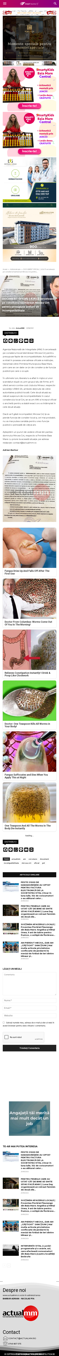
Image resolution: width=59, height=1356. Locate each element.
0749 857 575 (14, 1344)
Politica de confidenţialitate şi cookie (35, 1354)
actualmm (16, 859)
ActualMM (20, 328)
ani (24, 859)
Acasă (5, 269)
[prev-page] (4, 1265)
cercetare (33, 859)
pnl (43, 863)
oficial (36, 863)
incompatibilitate (11, 863)
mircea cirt (26, 863)
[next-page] (9, 1265)
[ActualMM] (6, 328)
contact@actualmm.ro (22, 1338)
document (44, 859)
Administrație (15, 269)
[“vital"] (29, 1118)
